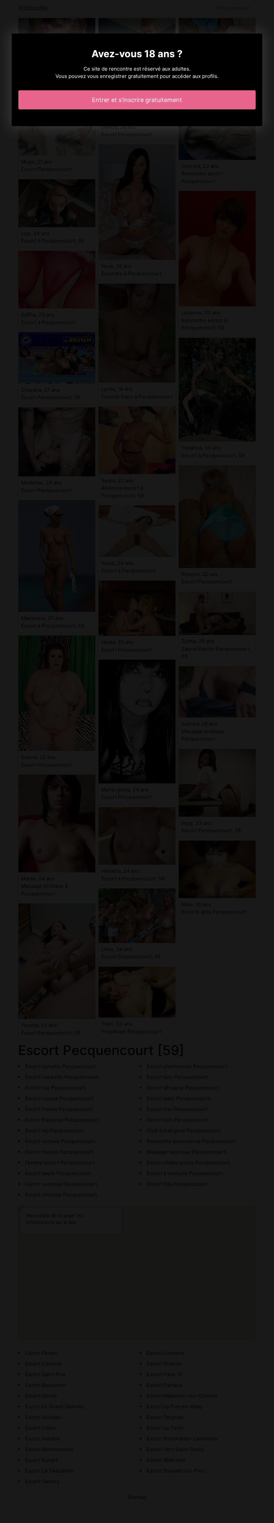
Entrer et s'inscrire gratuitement (137, 99)
